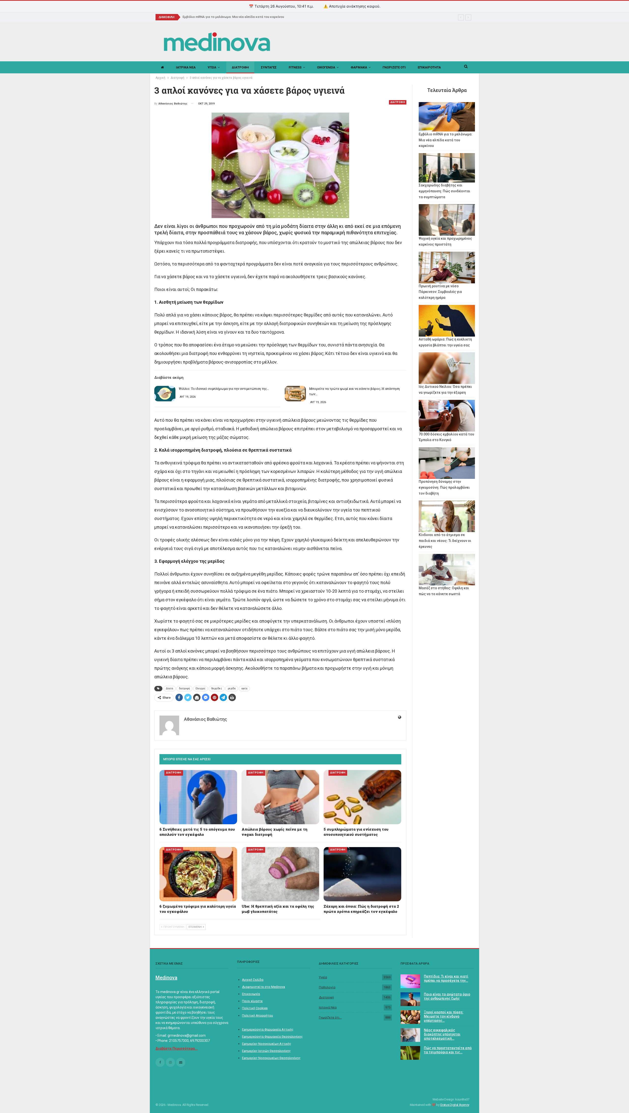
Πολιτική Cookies (255, 1008)
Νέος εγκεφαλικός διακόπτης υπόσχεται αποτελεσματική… (442, 1034)
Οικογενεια (326, 67)
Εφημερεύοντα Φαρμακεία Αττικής (267, 1029)
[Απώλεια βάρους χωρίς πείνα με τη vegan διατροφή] (280, 797)
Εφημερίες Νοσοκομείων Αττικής (266, 1044)
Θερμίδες (216, 688)
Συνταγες (269, 67)
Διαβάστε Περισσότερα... (177, 1048)
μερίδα (232, 688)
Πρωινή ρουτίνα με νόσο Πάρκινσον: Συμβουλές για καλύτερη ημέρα (440, 292)
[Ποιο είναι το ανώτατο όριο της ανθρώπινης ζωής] (410, 999)
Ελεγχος (200, 688)
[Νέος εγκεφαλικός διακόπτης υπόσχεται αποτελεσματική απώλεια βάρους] (410, 1035)
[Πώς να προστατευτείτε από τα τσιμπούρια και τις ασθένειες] (410, 1053)
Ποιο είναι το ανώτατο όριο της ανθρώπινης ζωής (447, 996)
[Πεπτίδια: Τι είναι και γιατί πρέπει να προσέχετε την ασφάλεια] (410, 981)
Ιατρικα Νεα (186, 67)
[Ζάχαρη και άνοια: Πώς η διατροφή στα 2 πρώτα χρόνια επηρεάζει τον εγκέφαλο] (362, 874)
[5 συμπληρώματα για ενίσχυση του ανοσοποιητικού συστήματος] (362, 797)
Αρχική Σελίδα (252, 980)
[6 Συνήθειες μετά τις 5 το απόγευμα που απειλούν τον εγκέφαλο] (198, 797)
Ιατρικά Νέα (328, 1007)
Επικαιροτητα (429, 67)
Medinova (166, 978)
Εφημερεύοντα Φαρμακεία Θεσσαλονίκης (272, 1036)
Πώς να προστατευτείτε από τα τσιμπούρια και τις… (448, 1050)
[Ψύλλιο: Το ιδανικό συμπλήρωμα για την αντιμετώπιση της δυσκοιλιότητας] (164, 394)
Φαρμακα (359, 67)
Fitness (295, 67)
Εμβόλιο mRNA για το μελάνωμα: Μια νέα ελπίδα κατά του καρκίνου (233, 17)
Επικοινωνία (251, 994)
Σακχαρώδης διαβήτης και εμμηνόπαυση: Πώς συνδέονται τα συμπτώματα (444, 191)
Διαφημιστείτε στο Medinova (263, 987)
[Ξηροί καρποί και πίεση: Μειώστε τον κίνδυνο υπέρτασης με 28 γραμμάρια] (410, 1017)
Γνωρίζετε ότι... (330, 1017)
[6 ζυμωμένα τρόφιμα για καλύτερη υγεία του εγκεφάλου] (198, 874)
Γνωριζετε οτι (394, 67)
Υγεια (212, 67)
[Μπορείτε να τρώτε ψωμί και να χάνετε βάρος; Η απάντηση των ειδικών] (295, 394)
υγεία (244, 688)
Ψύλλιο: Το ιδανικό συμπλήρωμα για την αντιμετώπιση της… (224, 388)
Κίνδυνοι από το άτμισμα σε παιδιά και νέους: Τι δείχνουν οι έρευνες (445, 541)
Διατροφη (240, 67)
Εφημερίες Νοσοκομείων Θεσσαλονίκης (271, 1058)
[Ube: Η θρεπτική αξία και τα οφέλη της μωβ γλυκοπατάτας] (280, 874)
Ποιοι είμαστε (252, 1001)
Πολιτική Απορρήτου (257, 1015)
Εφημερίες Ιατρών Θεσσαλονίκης (266, 1051)
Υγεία (323, 977)
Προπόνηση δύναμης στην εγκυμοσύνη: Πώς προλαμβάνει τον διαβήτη (444, 487)
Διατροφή (326, 997)
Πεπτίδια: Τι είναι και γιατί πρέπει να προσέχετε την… (446, 978)
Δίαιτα (169, 688)
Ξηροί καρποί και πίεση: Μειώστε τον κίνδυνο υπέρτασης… (443, 1016)
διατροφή (184, 688)
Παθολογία (327, 987)
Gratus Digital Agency (454, 1105)
